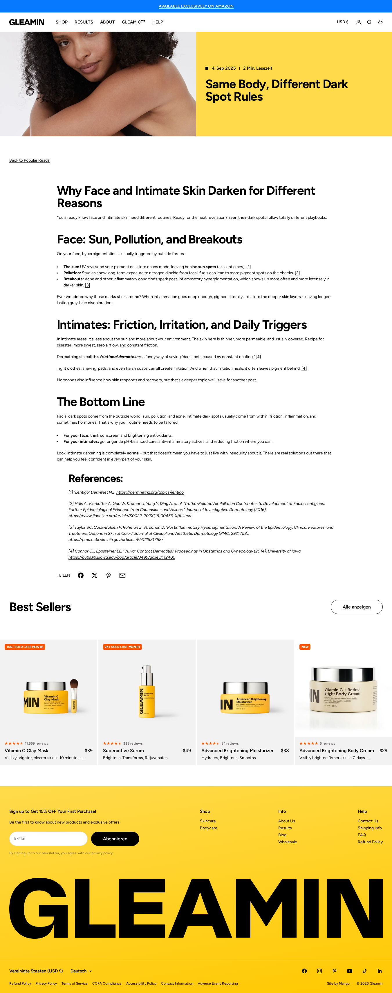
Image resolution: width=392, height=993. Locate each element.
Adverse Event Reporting (218, 983)
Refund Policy (370, 841)
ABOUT (107, 22)
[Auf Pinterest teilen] (108, 575)
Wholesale (287, 841)
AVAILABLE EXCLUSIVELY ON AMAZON (196, 6)
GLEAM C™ (133, 22)
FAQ (362, 835)
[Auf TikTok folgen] (365, 971)
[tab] (40, 607)
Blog (282, 835)
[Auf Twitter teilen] (94, 575)
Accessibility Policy (141, 983)
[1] (248, 266)
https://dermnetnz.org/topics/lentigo (150, 492)
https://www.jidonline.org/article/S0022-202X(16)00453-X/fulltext (130, 515)
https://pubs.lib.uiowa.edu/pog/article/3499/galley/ (115, 557)
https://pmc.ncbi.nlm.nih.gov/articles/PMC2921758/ (115, 539)
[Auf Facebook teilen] (80, 575)
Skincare (208, 821)
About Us (286, 821)
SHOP (62, 22)
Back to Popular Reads (29, 160)
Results (285, 828)
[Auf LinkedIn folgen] (380, 971)
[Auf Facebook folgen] (304, 971)
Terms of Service (75, 983)
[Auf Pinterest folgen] (334, 971)
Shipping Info (370, 828)
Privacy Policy (46, 983)
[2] (297, 272)
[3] (87, 285)
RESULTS (84, 22)
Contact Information (177, 983)
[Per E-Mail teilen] (122, 575)
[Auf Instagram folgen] (319, 971)
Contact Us (368, 821)
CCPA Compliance (107, 983)
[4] (258, 356)
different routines (155, 217)
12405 (169, 557)
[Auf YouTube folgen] (350, 971)
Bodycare (208, 828)
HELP (157, 22)
